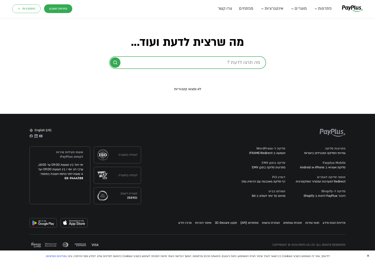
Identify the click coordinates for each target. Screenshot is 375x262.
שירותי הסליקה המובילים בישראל (324, 153)
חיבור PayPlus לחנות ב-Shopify (324, 196)
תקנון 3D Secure (226, 223)
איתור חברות (203, 223)
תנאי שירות (312, 223)
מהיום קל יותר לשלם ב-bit (268, 196)
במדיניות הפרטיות (56, 256)
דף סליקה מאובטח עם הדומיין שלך (263, 181)
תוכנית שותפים (292, 223)
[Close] (368, 255)
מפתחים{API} (249, 223)
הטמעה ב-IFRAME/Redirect (267, 153)
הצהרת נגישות (271, 223)
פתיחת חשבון (58, 9)
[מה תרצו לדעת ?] (115, 62)
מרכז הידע (185, 223)
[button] (226, 8)
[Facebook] (31, 136)
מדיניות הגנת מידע (334, 223)
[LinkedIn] (36, 136)
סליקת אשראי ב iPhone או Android (322, 167)
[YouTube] (41, 136)
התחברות (28, 9)
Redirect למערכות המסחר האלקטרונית (320, 181)
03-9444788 (73, 178)
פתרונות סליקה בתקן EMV (268, 167)
